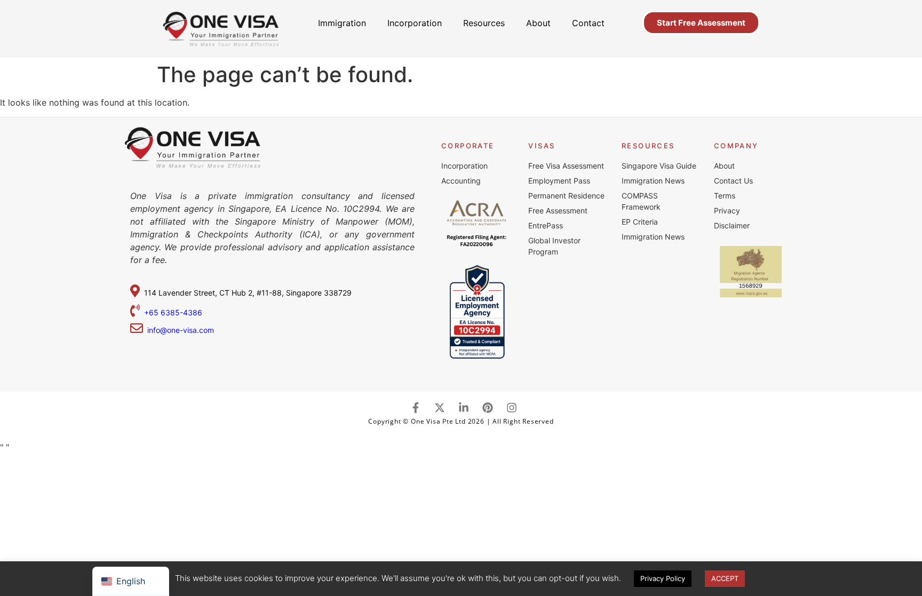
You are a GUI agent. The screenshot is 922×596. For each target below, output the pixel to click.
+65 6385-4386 (174, 312)
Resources (484, 23)
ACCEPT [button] (724, 578)
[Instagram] (511, 407)
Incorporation (414, 23)
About (538, 23)
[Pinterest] (487, 407)
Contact (588, 23)
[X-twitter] (439, 407)
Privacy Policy (662, 578)
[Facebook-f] (415, 407)
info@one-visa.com (178, 330)
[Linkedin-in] (463, 407)
